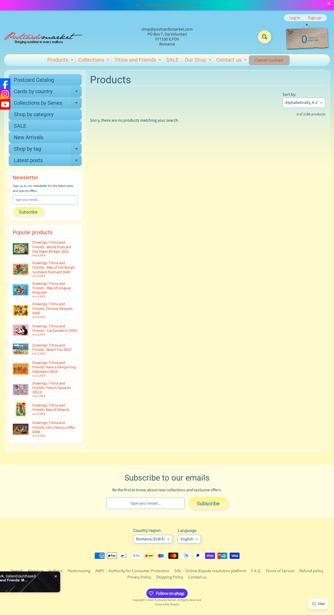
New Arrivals (28, 137)
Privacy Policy (139, 577)
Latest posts (48, 161)
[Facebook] (5, 83)
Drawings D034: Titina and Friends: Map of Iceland (58, 580)
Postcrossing (79, 571)
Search (17, 571)
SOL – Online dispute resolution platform (210, 571)
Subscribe (28, 212)
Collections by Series (48, 104)
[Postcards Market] (43, 37)
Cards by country (48, 92)
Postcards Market (165, 600)
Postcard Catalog (34, 80)
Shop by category (33, 114)
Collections (94, 61)
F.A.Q (255, 571)
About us (36, 571)
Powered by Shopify (167, 604)
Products (61, 61)
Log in (294, 18)
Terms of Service (279, 571)
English (187, 539)
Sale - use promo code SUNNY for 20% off (167, 5)
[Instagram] (5, 94)
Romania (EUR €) (150, 539)
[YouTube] (5, 104)
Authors (56, 571)
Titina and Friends (138, 61)
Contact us (232, 61)
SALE (172, 60)
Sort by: (289, 94)
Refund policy (311, 571)
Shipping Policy (169, 577)
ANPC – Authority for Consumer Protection (132, 571)
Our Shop (199, 61)
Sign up (314, 18)
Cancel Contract (269, 60)
